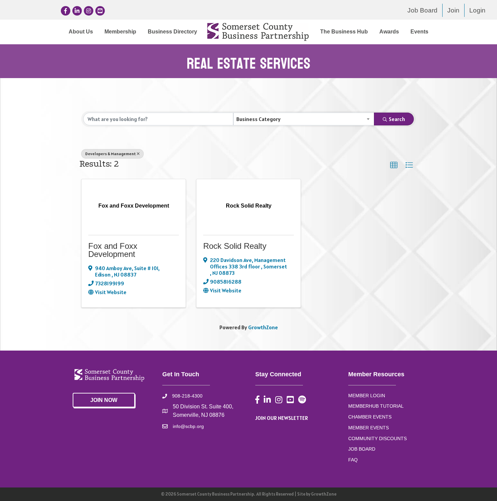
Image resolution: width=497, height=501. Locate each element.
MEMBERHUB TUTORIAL (376, 406)
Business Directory (172, 31)
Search (397, 119)
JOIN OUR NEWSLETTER (281, 417)
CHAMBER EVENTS (370, 417)
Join (453, 10)
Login (477, 10)
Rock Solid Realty (234, 246)
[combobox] (304, 119)
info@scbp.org (188, 426)
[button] (394, 165)
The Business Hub (344, 31)
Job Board (422, 10)
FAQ (353, 459)
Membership (120, 31)
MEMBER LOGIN (366, 395)
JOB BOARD (361, 449)
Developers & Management (110, 153)
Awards (389, 31)
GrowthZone (263, 327)
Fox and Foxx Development (112, 250)
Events (419, 31)
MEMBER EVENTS (368, 427)
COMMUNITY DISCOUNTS (377, 438)
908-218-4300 (187, 396)
